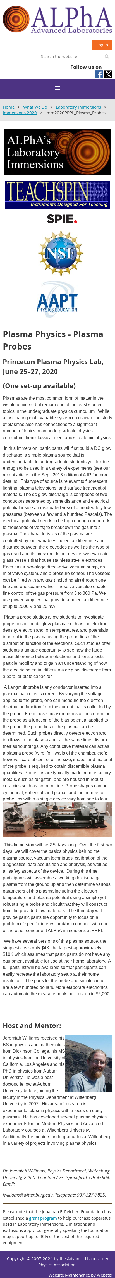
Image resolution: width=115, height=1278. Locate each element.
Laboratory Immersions (78, 107)
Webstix (104, 1275)
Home (9, 107)
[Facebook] (99, 74)
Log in (102, 44)
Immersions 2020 (20, 112)
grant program (43, 1218)
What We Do (35, 107)
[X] (108, 74)
